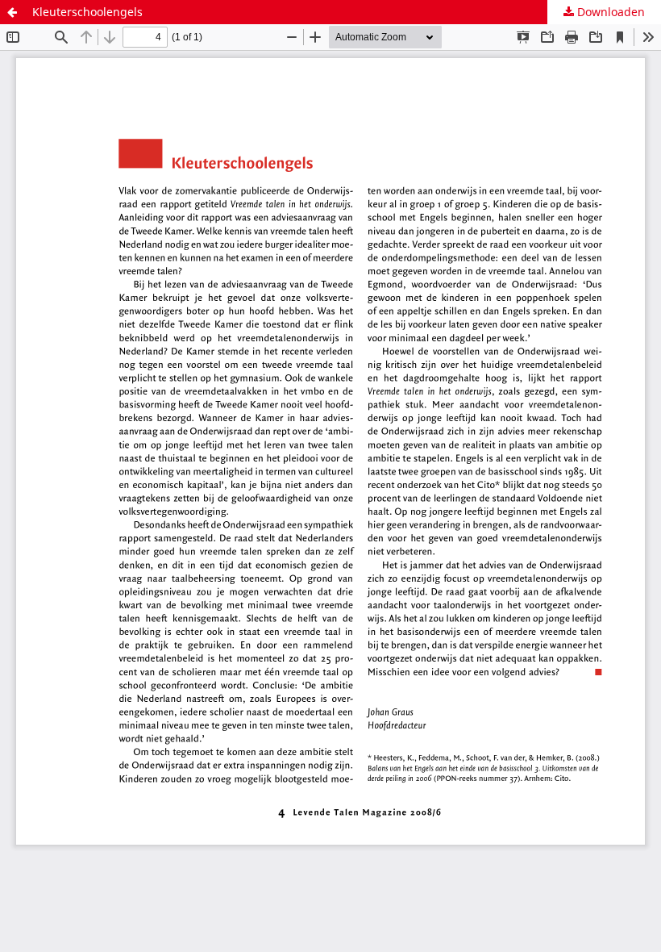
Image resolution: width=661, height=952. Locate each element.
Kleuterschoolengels (87, 11)
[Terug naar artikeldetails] (12, 12)
